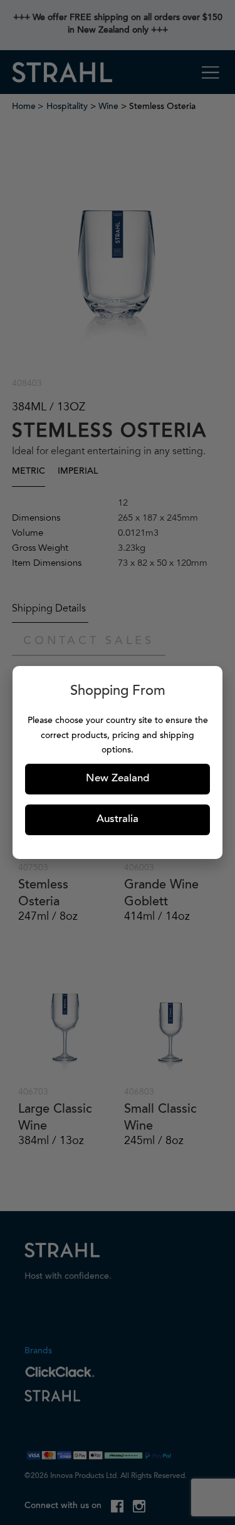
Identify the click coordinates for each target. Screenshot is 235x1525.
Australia (117, 820)
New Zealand (117, 779)
